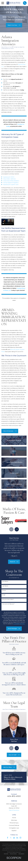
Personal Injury (14, 823)
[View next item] (17, 529)
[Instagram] (20, 838)
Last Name (5, 586)
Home (14, 817)
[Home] (13, 3)
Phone (4, 590)
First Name (5, 581)
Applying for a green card (10, 184)
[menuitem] (6, 853)
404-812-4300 (14, 796)
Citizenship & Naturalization (11, 180)
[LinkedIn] (17, 838)
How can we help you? (8, 604)
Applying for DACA (8, 177)
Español (14, 830)
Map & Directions (14, 810)
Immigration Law (14, 828)
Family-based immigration (11, 182)
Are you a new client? (8, 599)
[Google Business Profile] (14, 838)
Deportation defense (9, 179)
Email (3, 595)
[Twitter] (11, 838)
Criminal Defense (14, 825)
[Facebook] (7, 838)
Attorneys (14, 820)
